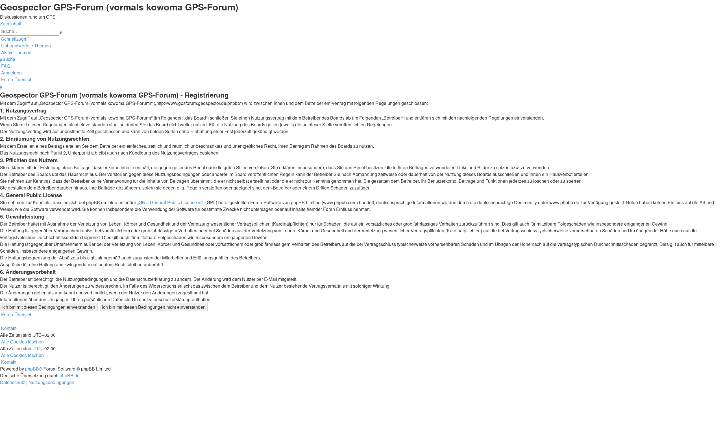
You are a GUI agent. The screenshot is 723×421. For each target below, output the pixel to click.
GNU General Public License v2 (171, 202)
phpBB (32, 368)
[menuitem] (25, 45)
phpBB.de (70, 375)
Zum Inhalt (10, 23)
